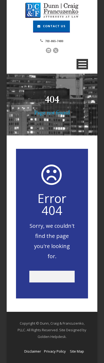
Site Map (77, 351)
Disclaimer (32, 351)
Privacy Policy (55, 351)
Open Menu (82, 64)
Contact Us (54, 26)
